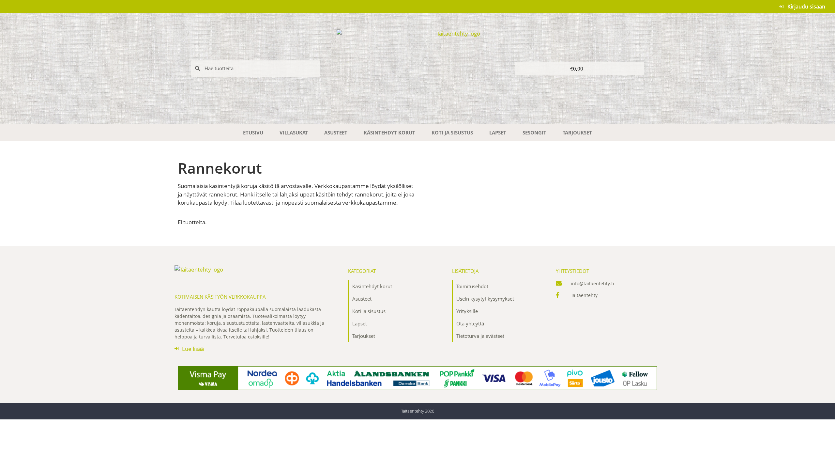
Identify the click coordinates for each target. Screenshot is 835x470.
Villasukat (294, 132)
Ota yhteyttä (470, 323)
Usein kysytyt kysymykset (485, 298)
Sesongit (534, 132)
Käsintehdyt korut (389, 132)
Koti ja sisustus (452, 132)
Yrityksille (467, 311)
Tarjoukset (577, 132)
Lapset (497, 132)
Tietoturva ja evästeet (480, 336)
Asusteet (335, 132)
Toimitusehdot (472, 286)
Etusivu (253, 132)
